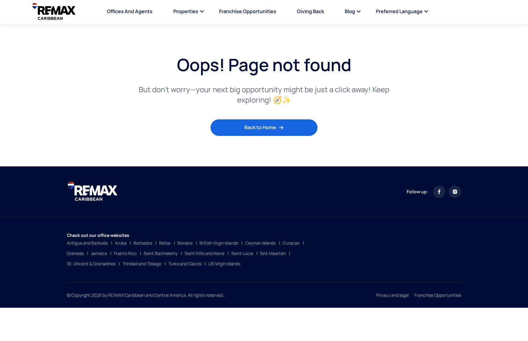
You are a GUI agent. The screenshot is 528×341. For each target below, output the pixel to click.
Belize (164, 243)
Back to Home (260, 127)
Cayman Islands (260, 243)
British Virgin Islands (219, 243)
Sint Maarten (273, 253)
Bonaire (185, 243)
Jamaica (99, 253)
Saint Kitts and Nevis (204, 253)
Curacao (291, 243)
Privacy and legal (392, 295)
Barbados (143, 243)
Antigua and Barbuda (87, 243)
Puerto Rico (125, 253)
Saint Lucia (242, 253)
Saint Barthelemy (161, 253)
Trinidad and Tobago (142, 264)
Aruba (121, 243)
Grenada (75, 253)
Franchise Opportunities (247, 11)
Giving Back (310, 11)
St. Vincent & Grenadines (91, 264)
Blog (350, 11)
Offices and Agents (129, 11)
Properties (185, 11)
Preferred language (399, 11)
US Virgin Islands (224, 264)
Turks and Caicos (184, 264)
